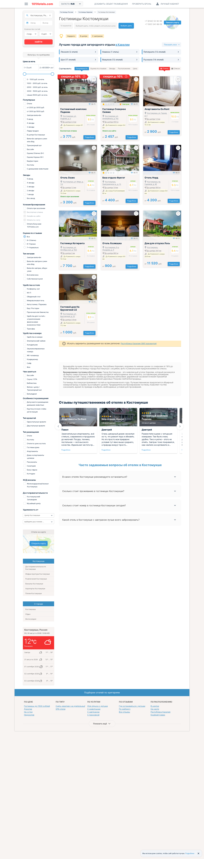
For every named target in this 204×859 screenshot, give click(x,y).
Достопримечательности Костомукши (35, 568)
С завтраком (97, 36)
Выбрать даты (126, 26)
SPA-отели (60, 709)
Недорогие (29, 715)
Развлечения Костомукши (36, 579)
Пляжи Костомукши (33, 593)
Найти (38, 42)
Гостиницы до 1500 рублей (37, 706)
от (67, 137)
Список (177, 68)
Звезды (112, 68)
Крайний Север (158, 715)
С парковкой (93, 715)
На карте (155, 709)
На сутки (28, 712)
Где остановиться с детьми (132, 706)
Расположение (124, 68)
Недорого (71, 36)
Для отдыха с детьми (97, 706)
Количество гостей (32, 29)
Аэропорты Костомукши (35, 589)
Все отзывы (124, 712)
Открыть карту (38, 543)
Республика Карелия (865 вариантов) (139, 343)
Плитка (165, 68)
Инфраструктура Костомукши (37, 574)
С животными (93, 709)
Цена (135, 68)
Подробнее (89, 137)
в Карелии (122, 44)
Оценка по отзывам (98, 68)
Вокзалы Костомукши (34, 584)
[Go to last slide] (58, 426)
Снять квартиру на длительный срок (73, 706)
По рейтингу (124, 709)
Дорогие (28, 709)
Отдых (27, 614)
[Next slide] (180, 426)
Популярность (82, 68)
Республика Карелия (160, 712)
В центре (83, 36)
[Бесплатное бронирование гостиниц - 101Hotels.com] (42, 4)
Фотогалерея (30, 619)
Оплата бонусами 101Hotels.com (34, 225)
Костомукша (30, 609)
